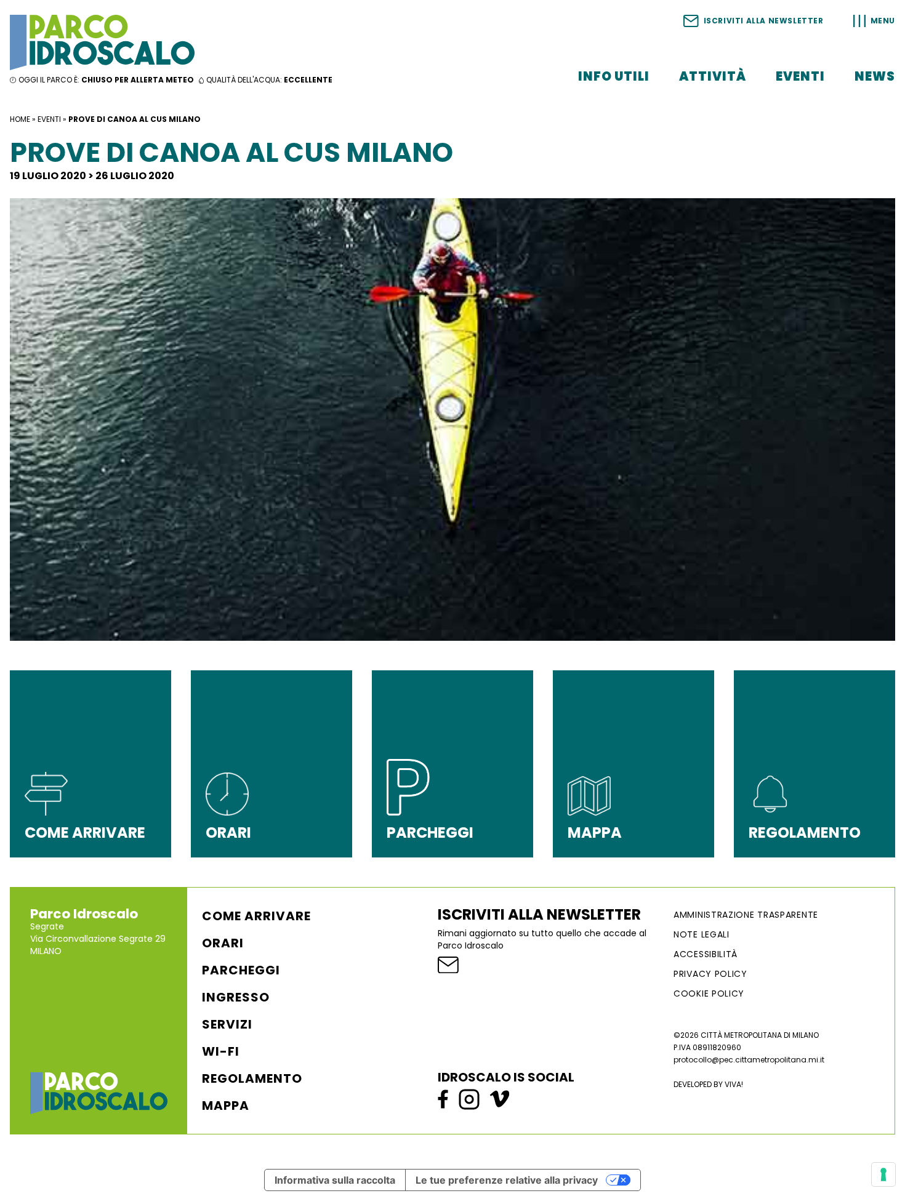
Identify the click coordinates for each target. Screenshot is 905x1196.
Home (20, 119)
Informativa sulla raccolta (335, 1180)
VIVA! (734, 1084)
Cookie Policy (709, 993)
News (875, 76)
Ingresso (236, 997)
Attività (712, 76)
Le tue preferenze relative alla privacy (507, 1180)
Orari (223, 943)
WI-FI (220, 1051)
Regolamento (252, 1078)
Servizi (227, 1024)
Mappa (225, 1105)
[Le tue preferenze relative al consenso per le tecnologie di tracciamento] (883, 1174)
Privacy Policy (710, 974)
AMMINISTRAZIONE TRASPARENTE (746, 915)
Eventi (800, 76)
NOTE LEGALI (702, 934)
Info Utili (614, 76)
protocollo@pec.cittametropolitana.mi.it (749, 1059)
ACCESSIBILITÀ (706, 954)
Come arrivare (256, 916)
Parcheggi (241, 970)
